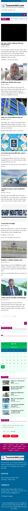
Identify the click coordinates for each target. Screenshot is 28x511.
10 (6, 360)
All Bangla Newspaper (7, 496)
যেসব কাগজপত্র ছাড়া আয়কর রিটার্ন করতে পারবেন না (13, 153)
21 (21, 363)
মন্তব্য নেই (13, 431)
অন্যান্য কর (13, 448)
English (23, 1)
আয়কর (5, 445)
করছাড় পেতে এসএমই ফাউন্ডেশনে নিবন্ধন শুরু (12, 117)
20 (17, 363)
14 (21, 360)
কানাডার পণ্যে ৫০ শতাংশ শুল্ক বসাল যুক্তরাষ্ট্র (17, 381)
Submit (6, 436)
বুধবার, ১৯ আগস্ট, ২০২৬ (5, 225)
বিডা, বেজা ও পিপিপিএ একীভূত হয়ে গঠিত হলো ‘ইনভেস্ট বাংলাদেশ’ (12, 44)
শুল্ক (8, 448)
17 (6, 363)
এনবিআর (22, 445)
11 (10, 360)
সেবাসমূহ (11, 450)
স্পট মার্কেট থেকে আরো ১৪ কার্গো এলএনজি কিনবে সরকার (13, 189)
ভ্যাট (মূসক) (11, 445)
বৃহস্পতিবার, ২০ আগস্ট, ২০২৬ (6, 119)
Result (14, 436)
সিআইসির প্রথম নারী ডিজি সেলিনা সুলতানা (11, 82)
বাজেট (17, 445)
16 (2, 363)
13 (17, 360)
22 (25, 363)
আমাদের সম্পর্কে (20, 448)
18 (10, 363)
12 (14, 360)
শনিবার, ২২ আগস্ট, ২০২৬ (5, 46)
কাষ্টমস (10, 446)
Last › (14, 316)
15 (25, 360)
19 (14, 363)
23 (2, 366)
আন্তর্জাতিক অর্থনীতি (17, 446)
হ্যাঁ (4, 431)
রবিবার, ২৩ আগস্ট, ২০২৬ (15, 383)
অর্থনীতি (5, 446)
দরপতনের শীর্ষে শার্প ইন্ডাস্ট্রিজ (8, 223)
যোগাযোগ (17, 450)
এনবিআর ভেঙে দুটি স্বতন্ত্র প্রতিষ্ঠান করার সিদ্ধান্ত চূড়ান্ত (13, 298)
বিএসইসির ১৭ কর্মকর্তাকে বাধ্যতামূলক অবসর (11, 260)
